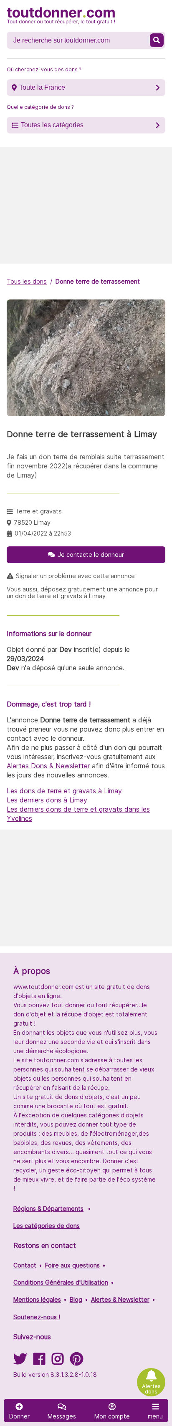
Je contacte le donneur (91, 554)
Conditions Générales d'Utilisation (60, 1282)
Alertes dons (151, 1389)
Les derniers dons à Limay (47, 800)
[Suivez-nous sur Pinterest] (76, 1361)
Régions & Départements (48, 1208)
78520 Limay (32, 522)
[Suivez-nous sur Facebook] (39, 1361)
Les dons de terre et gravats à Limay (64, 791)
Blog (76, 1299)
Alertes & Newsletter (120, 1299)
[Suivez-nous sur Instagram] (57, 1361)
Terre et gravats (38, 511)
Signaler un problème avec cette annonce (75, 576)
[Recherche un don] (157, 40)
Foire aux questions (72, 1265)
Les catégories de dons (46, 1225)
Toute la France (42, 87)
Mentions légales (37, 1299)
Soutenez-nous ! (36, 1316)
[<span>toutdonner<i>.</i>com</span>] (61, 16)
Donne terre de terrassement (98, 281)
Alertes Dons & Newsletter (48, 766)
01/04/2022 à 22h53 (43, 533)
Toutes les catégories (52, 124)
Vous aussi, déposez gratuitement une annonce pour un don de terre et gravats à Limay (82, 592)
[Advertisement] (86, 205)
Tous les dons (27, 281)
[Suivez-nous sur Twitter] (20, 1361)
